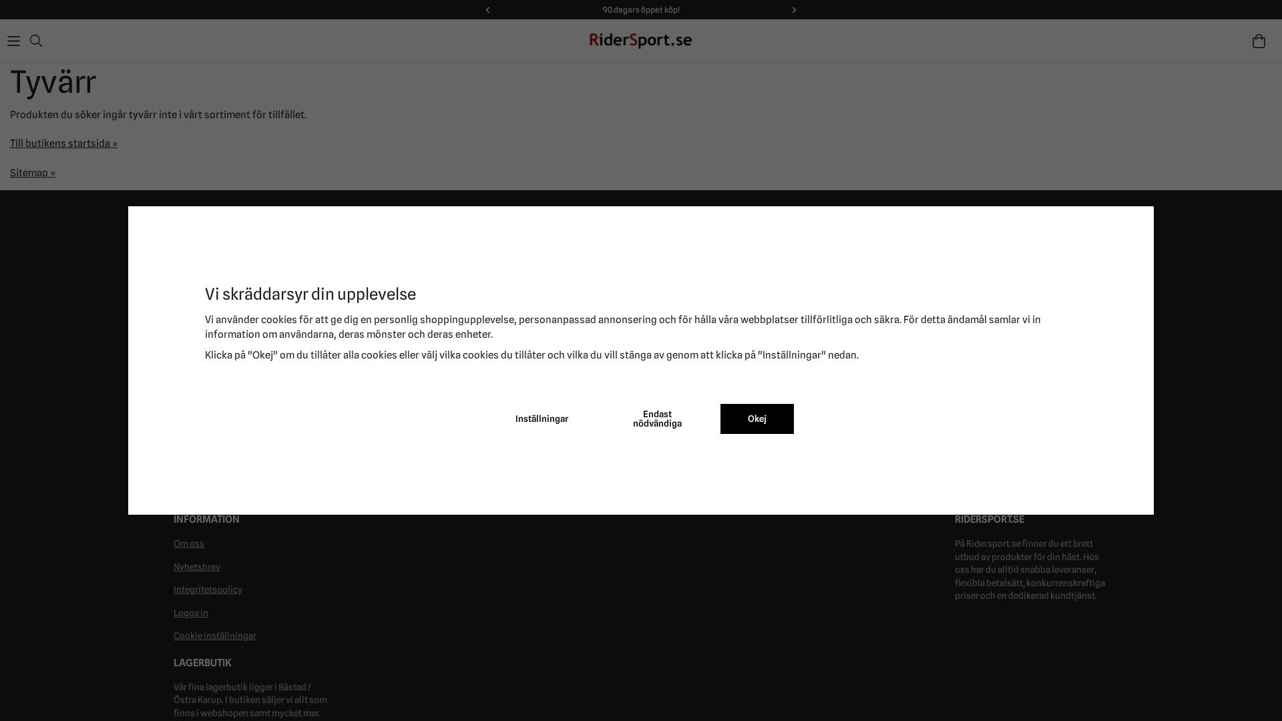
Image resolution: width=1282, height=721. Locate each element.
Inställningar (541, 418)
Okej (757, 418)
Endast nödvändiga (657, 419)
